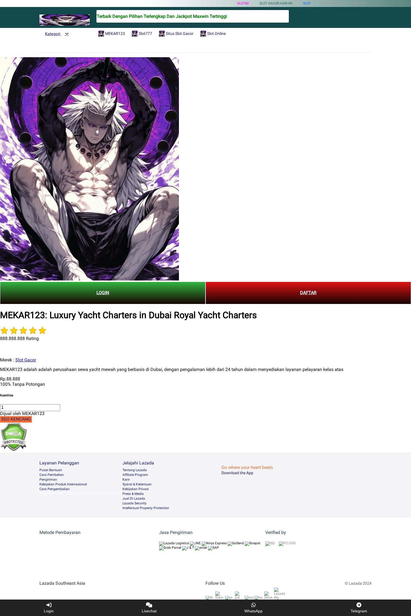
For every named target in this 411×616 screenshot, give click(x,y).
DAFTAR (308, 292)
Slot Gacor (25, 360)
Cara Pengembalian (54, 489)
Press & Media (133, 494)
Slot (307, 3)
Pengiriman (48, 479)
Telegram (359, 611)
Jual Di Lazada (133, 498)
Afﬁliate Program (135, 475)
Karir (126, 479)
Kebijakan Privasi (135, 489)
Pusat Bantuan (50, 470)
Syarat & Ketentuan (137, 484)
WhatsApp (253, 611)
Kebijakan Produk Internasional (63, 484)
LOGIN (102, 292)
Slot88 (243, 3)
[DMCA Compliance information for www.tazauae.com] (13, 449)
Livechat (149, 611)
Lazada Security (134, 503)
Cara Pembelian (51, 475)
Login (49, 611)
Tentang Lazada (134, 470)
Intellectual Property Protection (145, 508)
